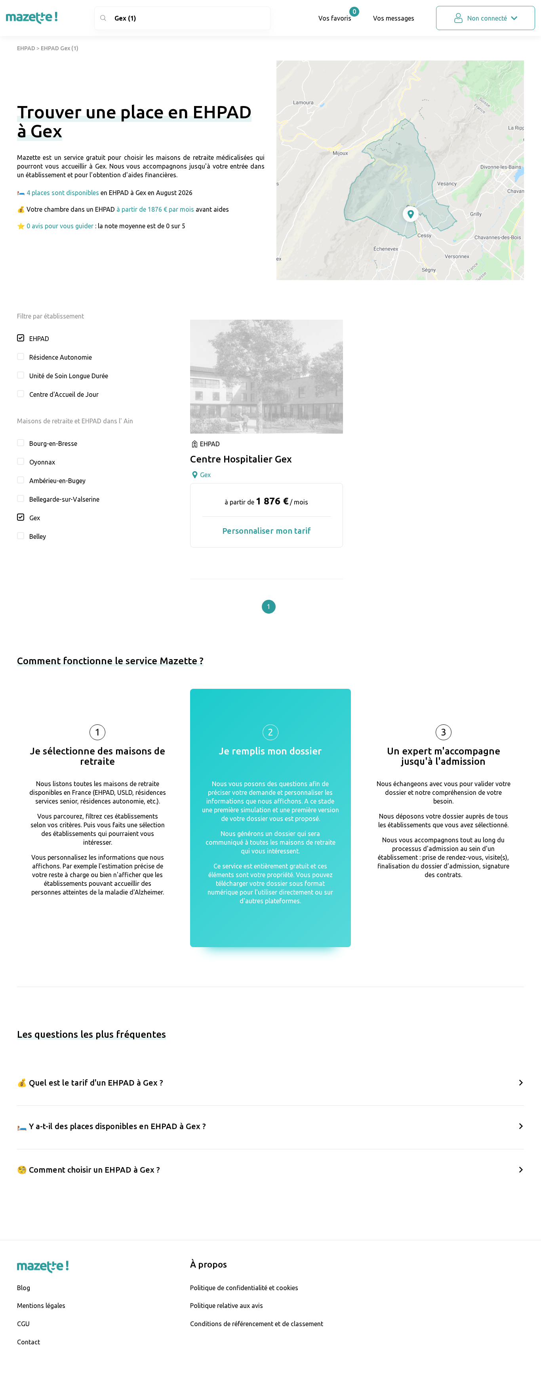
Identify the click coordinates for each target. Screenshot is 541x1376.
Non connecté (487, 18)
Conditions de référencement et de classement (256, 1323)
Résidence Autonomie (60, 357)
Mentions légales (41, 1305)
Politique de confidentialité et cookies (244, 1287)
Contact (28, 1342)
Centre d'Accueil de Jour (64, 394)
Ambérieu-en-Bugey (57, 480)
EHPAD (26, 48)
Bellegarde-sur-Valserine (64, 499)
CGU (23, 1323)
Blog (23, 1287)
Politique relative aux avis (226, 1305)
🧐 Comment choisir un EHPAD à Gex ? (88, 1169)
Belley (37, 536)
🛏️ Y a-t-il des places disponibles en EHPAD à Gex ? (111, 1126)
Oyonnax (42, 462)
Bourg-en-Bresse (53, 443)
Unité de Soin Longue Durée (68, 375)
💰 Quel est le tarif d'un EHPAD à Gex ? (90, 1082)
